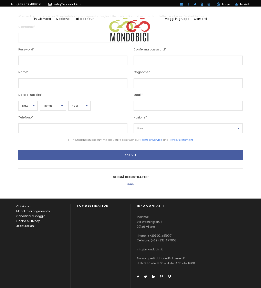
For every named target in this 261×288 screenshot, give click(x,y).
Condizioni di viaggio (30, 216)
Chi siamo (23, 206)
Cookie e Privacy (28, 221)
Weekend (62, 19)
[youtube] (202, 4)
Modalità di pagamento (33, 211)
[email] (181, 4)
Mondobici (219, 19)
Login (130, 184)
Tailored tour (84, 19)
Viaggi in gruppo (177, 19)
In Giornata (42, 19)
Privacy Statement (181, 140)
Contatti (200, 19)
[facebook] (188, 4)
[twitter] (195, 4)
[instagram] (209, 4)
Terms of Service (151, 140)
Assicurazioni (25, 226)
